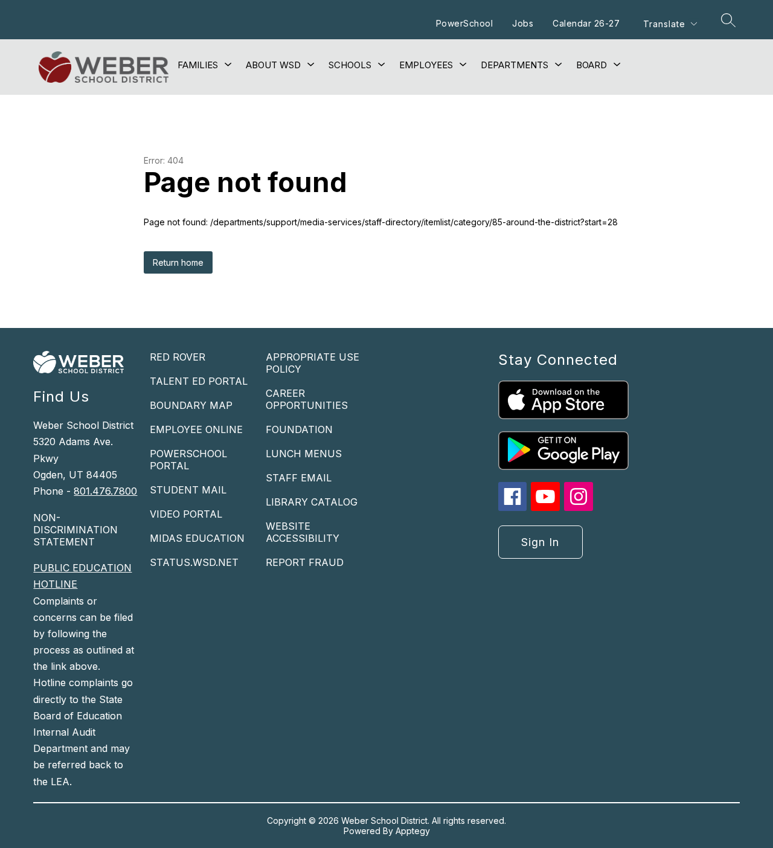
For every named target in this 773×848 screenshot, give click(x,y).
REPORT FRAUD (305, 562)
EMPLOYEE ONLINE (196, 429)
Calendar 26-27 (586, 23)
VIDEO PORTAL (186, 514)
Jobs (522, 23)
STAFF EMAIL (299, 478)
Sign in (540, 542)
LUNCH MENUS (304, 454)
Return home (178, 262)
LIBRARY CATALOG (312, 502)
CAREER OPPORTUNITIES (307, 399)
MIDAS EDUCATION (197, 538)
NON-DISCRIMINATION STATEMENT (75, 530)
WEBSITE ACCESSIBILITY (302, 532)
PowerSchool (464, 23)
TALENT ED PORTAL (199, 381)
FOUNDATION (299, 429)
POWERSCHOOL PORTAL (188, 460)
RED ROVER (177, 357)
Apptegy (413, 831)
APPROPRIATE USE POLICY (312, 363)
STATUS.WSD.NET (194, 562)
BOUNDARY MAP (191, 405)
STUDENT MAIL (188, 490)
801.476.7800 (105, 491)
